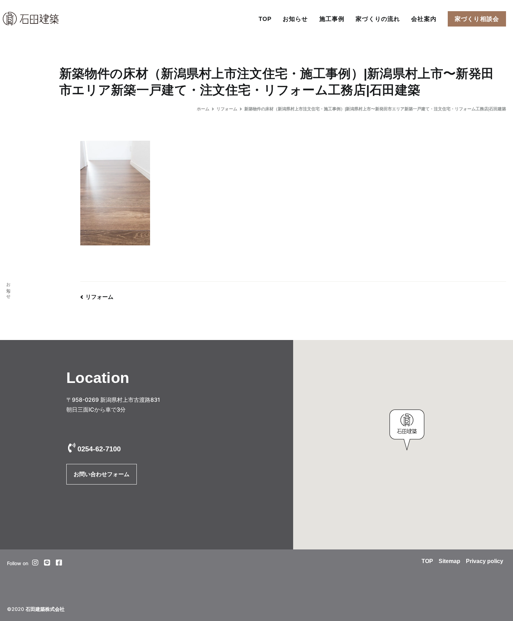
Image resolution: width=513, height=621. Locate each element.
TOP (265, 18)
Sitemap (449, 561)
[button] (406, 430)
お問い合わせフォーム (101, 474)
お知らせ (295, 18)
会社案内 (424, 18)
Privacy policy (484, 561)
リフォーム (99, 297)
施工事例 (332, 18)
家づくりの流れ (378, 18)
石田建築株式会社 (45, 609)
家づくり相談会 (477, 18)
